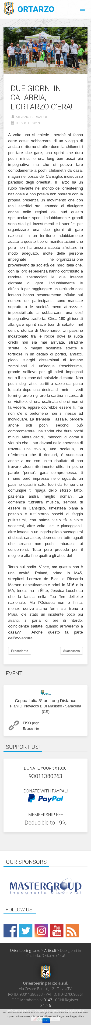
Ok (46, 1020)
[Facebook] (10, 931)
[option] (46, 886)
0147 (48, 999)
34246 (45, 1005)
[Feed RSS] (72, 931)
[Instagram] (41, 931)
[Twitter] (26, 931)
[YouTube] (57, 931)
